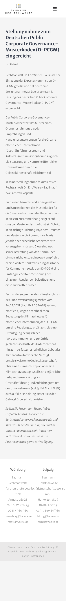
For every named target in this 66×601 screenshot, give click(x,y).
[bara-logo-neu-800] (19, 5)
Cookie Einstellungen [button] (33, 556)
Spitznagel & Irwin (47, 551)
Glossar (11, 547)
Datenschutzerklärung (42, 547)
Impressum (23, 547)
